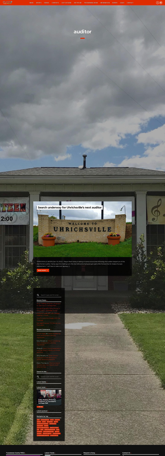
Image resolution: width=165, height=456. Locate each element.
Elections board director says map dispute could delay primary (48, 365)
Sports (38, 2)
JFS (38, 429)
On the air (77, 2)
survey (39, 433)
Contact (130, 2)
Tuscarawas (56, 433)
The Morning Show (91, 2)
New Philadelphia (50, 429)
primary (39, 431)
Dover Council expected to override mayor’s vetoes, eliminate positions (49, 350)
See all (40, 406)
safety (57, 431)
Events (114, 2)
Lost (42, 429)
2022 (38, 419)
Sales (122, 2)
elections (40, 425)
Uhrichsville (54, 435)
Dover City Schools (42, 423)
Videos (46, 2)
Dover (55, 421)
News (31, 2)
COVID (51, 419)
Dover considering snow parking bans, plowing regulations (48, 335)
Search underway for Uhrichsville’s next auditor (70, 207)
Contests (55, 2)
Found (46, 425)
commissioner (45, 419)
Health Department (42, 427)
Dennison (49, 421)
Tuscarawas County (43, 435)
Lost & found (66, 2)
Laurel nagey (41, 333)
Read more (43, 270)
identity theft (54, 427)
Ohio (57, 429)
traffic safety (47, 433)
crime (43, 421)
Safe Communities (48, 431)
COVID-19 (57, 419)
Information (105, 2)
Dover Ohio (53, 423)
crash (39, 421)
